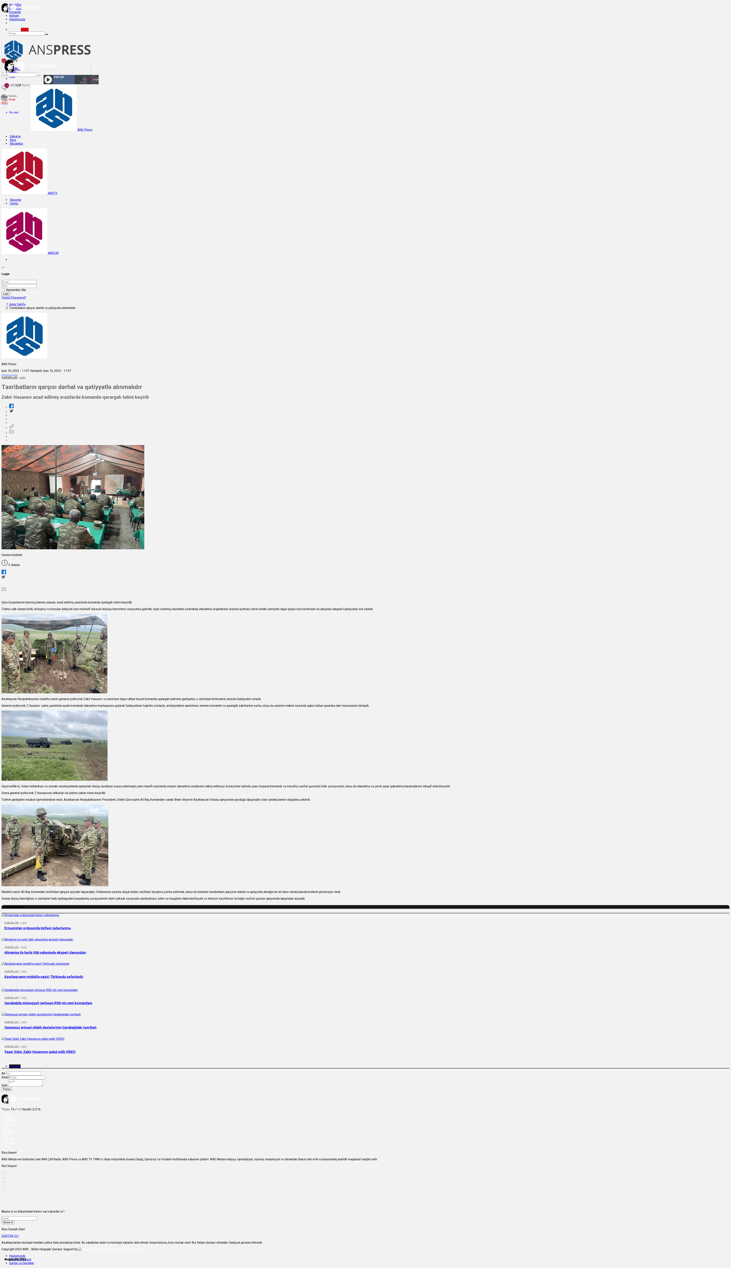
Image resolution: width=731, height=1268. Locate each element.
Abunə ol (8, 1222)
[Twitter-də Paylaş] (11, 412)
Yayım (7, 1113)
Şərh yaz (15, 1066)
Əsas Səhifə (17, 304)
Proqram (9, 1142)
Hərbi (23, 377)
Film (6, 1146)
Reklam (14, 16)
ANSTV (52, 193)
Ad (3, 1073)
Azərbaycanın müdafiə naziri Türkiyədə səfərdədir (43, 977)
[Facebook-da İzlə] (4, 1174)
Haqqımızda (17, 19)
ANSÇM (52, 253)
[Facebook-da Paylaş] (11, 407)
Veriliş (13, 203)
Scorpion (142, 1249)
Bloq (12, 140)
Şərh (4, 1085)
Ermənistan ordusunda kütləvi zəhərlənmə (37, 928)
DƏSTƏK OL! (10, 1236)
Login (6, 293)
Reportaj (15, 200)
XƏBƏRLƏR (10, 377)
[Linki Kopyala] (11, 427)
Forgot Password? (14, 297)
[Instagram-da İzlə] (4, 1191)
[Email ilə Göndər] (11, 433)
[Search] (25, 29)
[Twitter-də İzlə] (4, 1179)
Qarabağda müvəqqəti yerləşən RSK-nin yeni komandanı (48, 1003)
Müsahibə (16, 143)
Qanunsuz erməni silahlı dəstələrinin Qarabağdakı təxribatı (50, 1027)
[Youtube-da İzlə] (4, 1185)
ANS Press (84, 130)
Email (5, 1077)
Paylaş (7, 1089)
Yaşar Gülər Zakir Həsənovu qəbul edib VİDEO (40, 1052)
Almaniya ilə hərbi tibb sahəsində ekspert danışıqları (45, 952)
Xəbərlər (15, 136)
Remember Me (16, 290)
